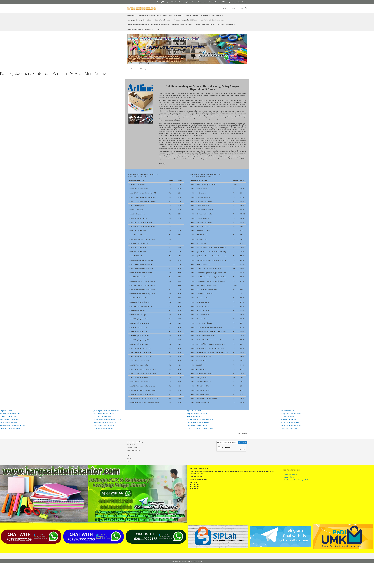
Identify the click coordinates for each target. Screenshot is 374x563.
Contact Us (130, 453)
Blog (128, 461)
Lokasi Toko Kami (289, 477)
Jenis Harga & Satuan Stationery (104, 428)
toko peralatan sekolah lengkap (104, 413)
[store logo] (141, 8)
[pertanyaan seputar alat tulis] (280, 546)
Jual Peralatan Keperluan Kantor (10, 413)
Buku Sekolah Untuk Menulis (9, 419)
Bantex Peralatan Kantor (288, 416)
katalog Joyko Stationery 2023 (289, 428)
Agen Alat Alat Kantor (194, 411)
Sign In (230, 2)
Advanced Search (132, 447)
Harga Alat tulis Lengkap (195, 416)
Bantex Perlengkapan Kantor (9, 422)
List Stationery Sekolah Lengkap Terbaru (297, 480)
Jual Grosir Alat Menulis (288, 419)
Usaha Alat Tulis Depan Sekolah (10, 428)
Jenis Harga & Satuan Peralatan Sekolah (106, 411)
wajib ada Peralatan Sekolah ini (290, 425)
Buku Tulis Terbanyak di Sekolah (197, 425)
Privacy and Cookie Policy (135, 442)
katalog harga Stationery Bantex (290, 413)
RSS (128, 455)
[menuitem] (130, 15)
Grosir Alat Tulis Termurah (102, 416)
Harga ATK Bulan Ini (6, 411)
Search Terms (131, 445)
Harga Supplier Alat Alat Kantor (104, 425)
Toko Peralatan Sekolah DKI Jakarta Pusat (200, 419)
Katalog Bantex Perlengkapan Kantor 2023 (13, 425)
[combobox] (232, 8)
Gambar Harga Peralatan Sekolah (198, 422)
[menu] (187, 22)
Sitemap (129, 458)
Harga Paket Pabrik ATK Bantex (197, 413)
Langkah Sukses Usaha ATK (9, 416)
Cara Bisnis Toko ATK (287, 411)
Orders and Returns (133, 450)
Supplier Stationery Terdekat (289, 422)
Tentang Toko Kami (290, 474)
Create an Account (241, 2)
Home (128, 69)
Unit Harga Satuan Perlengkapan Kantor (200, 428)
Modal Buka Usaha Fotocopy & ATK (105, 422)
